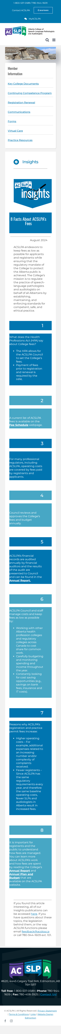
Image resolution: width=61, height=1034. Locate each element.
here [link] (34, 913)
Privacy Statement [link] (47, 1010)
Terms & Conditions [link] (19, 1014)
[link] (19, 10)
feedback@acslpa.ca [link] (35, 931)
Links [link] (33, 1014)
